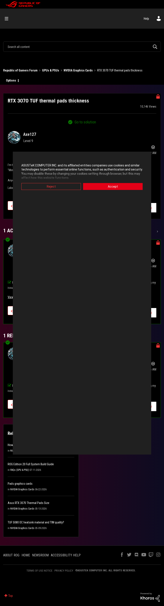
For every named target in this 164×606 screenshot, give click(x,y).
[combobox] (82, 46)
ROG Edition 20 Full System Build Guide (31, 464)
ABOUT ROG (11, 555)
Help (146, 18)
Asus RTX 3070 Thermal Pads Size (28, 503)
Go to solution (85, 122)
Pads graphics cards (20, 483)
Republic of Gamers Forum (20, 70)
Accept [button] (113, 186)
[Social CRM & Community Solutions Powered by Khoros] (150, 597)
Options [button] (11, 80)
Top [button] (10, 595)
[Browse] (8, 18)
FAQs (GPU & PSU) (19, 469)
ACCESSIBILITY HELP (66, 555)
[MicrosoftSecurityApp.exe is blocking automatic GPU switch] (157, 231)
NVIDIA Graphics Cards (78, 70)
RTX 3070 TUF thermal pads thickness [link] (119, 70)
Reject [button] (51, 186)
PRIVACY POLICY (63, 570)
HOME (26, 555)
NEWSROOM (40, 555)
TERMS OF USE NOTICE (39, 570)
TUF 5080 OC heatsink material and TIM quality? (36, 522)
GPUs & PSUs (50, 70)
